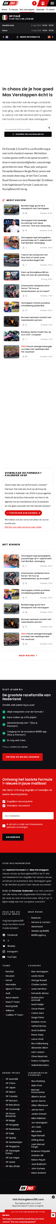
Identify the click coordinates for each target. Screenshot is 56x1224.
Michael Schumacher (38, 1091)
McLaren (10, 976)
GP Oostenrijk (13, 1109)
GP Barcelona (13, 1105)
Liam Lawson (38, 1052)
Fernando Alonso (11, 171)
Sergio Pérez (37, 1017)
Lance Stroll (37, 1039)
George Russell (39, 980)
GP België (10, 1120)
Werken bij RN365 (40, 931)
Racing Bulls (12, 1006)
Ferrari (9, 980)
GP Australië (12, 1079)
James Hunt (37, 1109)
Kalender (40, 9)
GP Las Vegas (12, 1157)
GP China (10, 1083)
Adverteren (37, 926)
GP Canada (11, 1096)
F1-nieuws (13, 9)
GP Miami (10, 1092)
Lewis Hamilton (39, 989)
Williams (10, 1010)
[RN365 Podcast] (34, 3)
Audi (8, 993)
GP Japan (11, 1087)
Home (4, 9)
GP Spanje (11, 1138)
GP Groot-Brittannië (11, 1114)
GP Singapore (13, 1146)
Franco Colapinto (40, 1061)
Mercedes (11, 984)
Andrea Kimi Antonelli (37, 998)
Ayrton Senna (38, 1101)
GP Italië (10, 1133)
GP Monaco (12, 1100)
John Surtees (38, 1168)
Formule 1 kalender (22, 890)
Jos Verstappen (39, 1122)
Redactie (36, 918)
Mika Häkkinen (38, 1118)
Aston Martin (12, 997)
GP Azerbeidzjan (14, 1142)
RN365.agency (38, 935)
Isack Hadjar (37, 1004)
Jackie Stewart (39, 1114)
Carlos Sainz (37, 1013)
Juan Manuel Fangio (38, 1145)
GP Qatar (10, 1162)
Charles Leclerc (39, 984)
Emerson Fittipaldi (40, 1151)
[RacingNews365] (10, 3)
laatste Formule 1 (17, 869)
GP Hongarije (12, 1125)
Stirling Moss (37, 1140)
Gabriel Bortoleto (40, 1065)
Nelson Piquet (38, 1160)
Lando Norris (37, 976)
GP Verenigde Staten (13, 1152)
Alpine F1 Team (13, 989)
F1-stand (50, 9)
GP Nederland (13, 1129)
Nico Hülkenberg (39, 1043)
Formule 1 (11, 148)
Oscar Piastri (37, 1009)
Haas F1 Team (13, 1002)
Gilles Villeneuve (39, 1105)
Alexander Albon (39, 1047)
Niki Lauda (36, 1131)
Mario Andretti (38, 1173)
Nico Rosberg (38, 1081)
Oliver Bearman (39, 1056)
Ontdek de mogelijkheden (22, 757)
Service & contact (40, 922)
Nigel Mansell (38, 1135)
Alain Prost (36, 1085)
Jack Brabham (38, 1164)
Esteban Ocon (38, 1022)
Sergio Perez (31, 171)
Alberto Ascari (38, 1096)
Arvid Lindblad (38, 1030)
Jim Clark (36, 1127)
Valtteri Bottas (38, 1026)
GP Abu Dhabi (13, 1166)
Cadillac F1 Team (14, 1015)
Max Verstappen (27, 9)
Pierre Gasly (37, 1035)
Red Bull (10, 971)
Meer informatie (30, 37)
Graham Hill (37, 1155)
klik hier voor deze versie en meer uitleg (23, 527)
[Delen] (49, 127)
